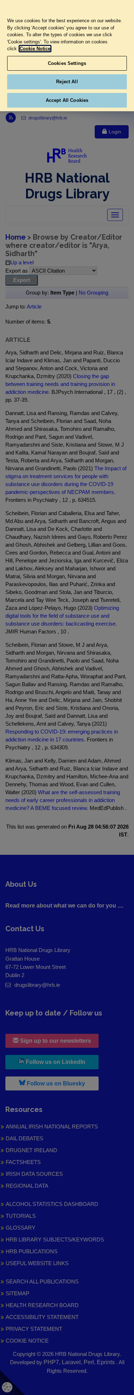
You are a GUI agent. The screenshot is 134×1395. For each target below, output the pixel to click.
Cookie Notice (35, 48)
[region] (67, 55)
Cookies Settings (67, 63)
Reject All (67, 81)
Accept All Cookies (67, 100)
